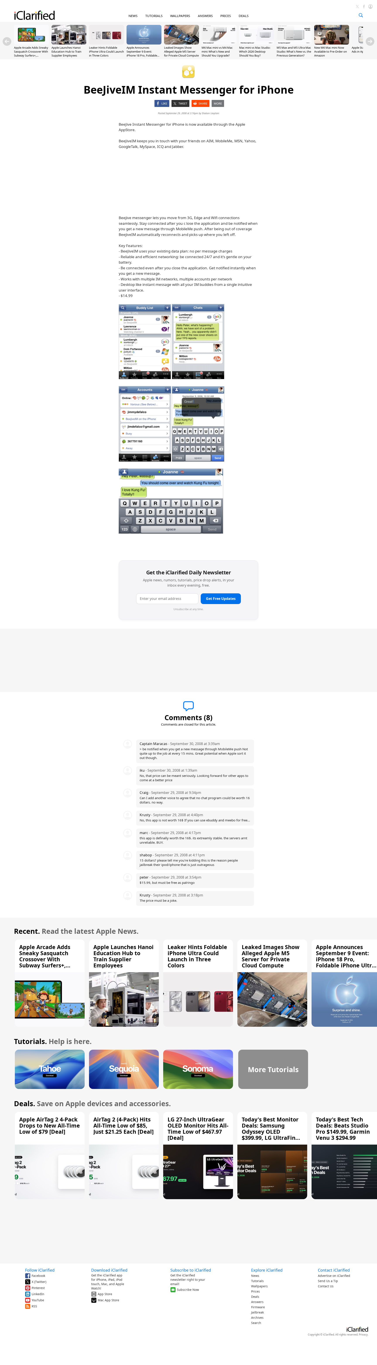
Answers (257, 1302)
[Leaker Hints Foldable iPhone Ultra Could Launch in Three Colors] (106, 43)
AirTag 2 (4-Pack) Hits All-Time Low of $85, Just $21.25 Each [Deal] (123, 1125)
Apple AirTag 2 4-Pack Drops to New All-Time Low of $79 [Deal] (49, 1125)
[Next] (370, 41)
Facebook (38, 1276)
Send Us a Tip (328, 1281)
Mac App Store (108, 1300)
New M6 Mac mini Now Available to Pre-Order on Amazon (330, 51)
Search (256, 1323)
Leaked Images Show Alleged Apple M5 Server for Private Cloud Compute (181, 51)
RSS (34, 1306)
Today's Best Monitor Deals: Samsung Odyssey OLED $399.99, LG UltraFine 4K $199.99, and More (270, 1131)
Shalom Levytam (210, 113)
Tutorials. (30, 1041)
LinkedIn (38, 1294)
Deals (255, 1297)
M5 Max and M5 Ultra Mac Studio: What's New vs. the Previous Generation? (294, 51)
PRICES (225, 16)
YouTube (38, 1300)
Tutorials (257, 1281)
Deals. (24, 1103)
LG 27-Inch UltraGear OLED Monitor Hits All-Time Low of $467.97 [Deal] (198, 1128)
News (255, 1276)
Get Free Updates (221, 598)
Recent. (27, 931)
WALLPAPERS (180, 16)
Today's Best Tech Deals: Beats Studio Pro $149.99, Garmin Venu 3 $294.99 (343, 1128)
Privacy (363, 1334)
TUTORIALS (154, 16)
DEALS (243, 16)
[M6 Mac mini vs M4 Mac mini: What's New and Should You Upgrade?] (219, 43)
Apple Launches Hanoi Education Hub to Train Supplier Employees (66, 51)
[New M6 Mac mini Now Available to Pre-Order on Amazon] (331, 43)
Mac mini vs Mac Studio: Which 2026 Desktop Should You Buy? (254, 51)
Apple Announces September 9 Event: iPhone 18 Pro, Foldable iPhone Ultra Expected (142, 54)
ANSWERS (205, 16)
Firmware (258, 1307)
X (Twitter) (39, 1282)
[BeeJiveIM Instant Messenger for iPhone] (145, 341)
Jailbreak (257, 1312)
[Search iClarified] (361, 15)
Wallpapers (259, 1286)
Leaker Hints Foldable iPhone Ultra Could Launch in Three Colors (106, 51)
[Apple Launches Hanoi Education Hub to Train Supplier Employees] (68, 43)
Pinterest (38, 1288)
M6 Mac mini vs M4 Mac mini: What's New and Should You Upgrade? (217, 51)
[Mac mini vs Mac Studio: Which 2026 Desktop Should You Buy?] (256, 43)
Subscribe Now (188, 1290)
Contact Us (326, 1286)
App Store (105, 1294)
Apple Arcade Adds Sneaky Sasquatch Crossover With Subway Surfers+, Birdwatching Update (31, 54)
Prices (255, 1291)
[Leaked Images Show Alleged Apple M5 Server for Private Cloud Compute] (181, 43)
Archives (257, 1317)
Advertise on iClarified (334, 1276)
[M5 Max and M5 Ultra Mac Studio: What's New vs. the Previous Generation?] (294, 43)
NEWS (133, 16)
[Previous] (7, 41)
